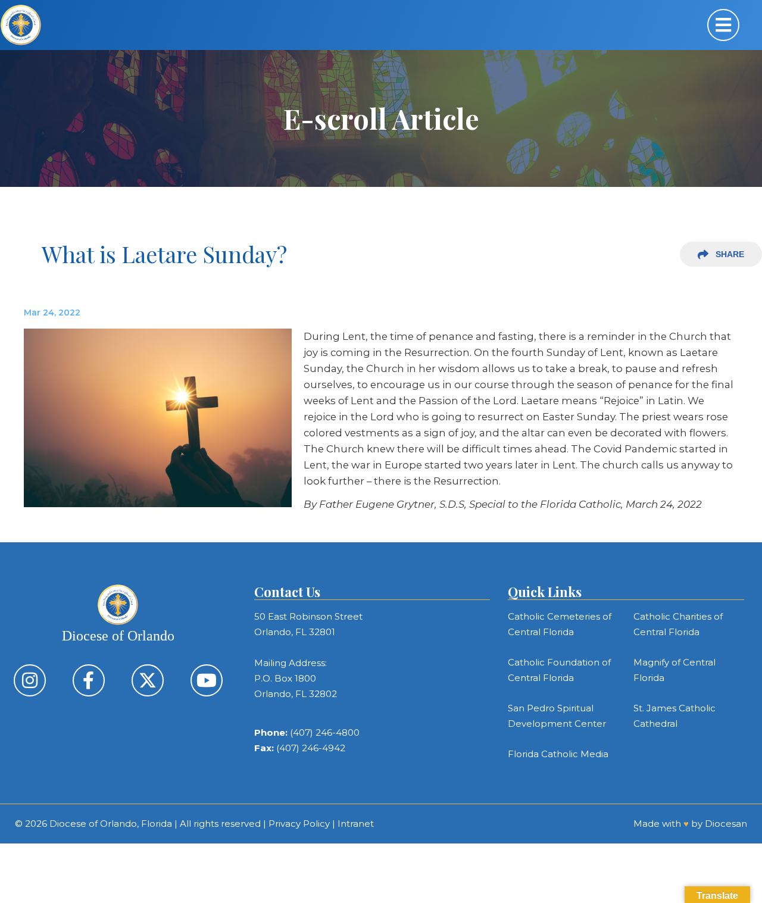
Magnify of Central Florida (674, 670)
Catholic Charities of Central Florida (678, 624)
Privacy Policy (299, 823)
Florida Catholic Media (558, 754)
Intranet (356, 823)
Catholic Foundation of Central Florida (559, 670)
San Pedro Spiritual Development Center (557, 715)
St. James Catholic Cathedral (674, 715)
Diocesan (726, 823)
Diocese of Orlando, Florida (110, 823)
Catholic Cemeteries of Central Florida (559, 624)
